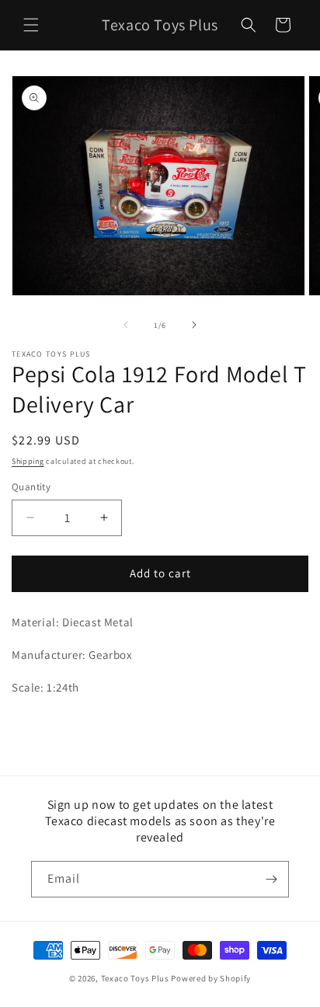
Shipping (28, 461)
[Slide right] (194, 325)
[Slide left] (126, 325)
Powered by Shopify (211, 978)
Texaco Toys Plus (135, 978)
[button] (31, 25)
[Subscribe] (271, 879)
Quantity (31, 486)
